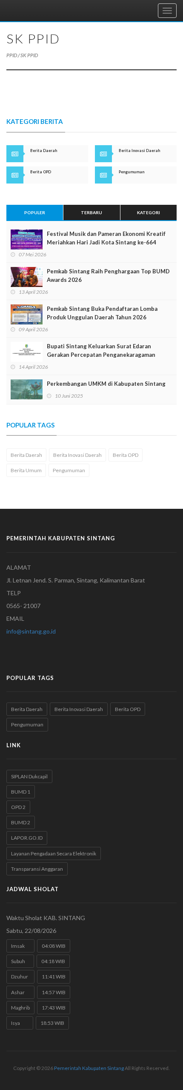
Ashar (20, 992)
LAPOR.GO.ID (27, 838)
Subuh (20, 961)
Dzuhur (20, 976)
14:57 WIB (54, 992)
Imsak (20, 946)
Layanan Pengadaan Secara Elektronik (53, 853)
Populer (34, 212)
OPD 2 (18, 807)
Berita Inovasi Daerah (77, 455)
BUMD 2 (20, 822)
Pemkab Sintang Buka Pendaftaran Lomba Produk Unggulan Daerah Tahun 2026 (102, 313)
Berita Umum (26, 470)
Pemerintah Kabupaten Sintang (89, 1068)
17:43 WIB (54, 1007)
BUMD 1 (20, 792)
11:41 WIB (54, 976)
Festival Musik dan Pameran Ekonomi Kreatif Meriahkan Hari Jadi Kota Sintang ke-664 (106, 238)
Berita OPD (125, 455)
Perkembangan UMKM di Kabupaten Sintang (106, 383)
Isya (20, 1023)
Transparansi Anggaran (37, 869)
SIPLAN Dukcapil (29, 776)
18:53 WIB (52, 1023)
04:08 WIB (54, 946)
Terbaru (91, 212)
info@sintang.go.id (31, 631)
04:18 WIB (53, 961)
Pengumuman (69, 470)
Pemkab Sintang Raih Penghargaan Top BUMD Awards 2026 (108, 275)
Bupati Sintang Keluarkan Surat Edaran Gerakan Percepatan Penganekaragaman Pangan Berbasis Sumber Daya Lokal (101, 355)
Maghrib (20, 1007)
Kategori (148, 212)
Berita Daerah (26, 455)
